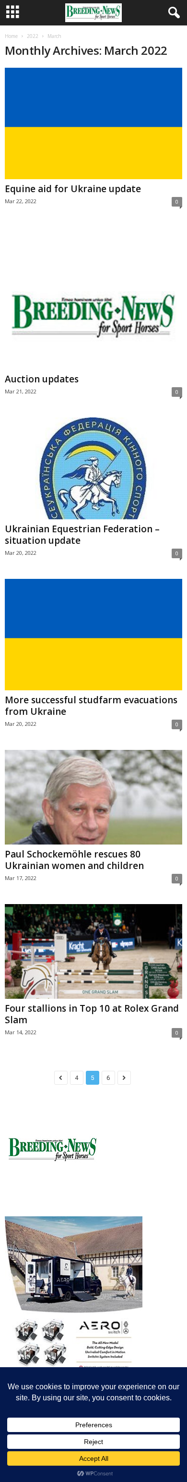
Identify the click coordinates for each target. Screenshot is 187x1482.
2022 (32, 36)
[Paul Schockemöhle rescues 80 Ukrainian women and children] (93, 797)
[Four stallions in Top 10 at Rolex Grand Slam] (93, 951)
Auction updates (42, 379)
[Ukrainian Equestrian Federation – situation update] (93, 468)
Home (11, 36)
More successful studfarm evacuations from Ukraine (91, 706)
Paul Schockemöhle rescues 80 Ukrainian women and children (74, 860)
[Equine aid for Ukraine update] (93, 123)
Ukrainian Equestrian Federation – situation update (82, 535)
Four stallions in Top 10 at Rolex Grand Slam (92, 1014)
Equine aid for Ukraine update (73, 189)
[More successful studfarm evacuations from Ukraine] (93, 634)
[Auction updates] (93, 298)
